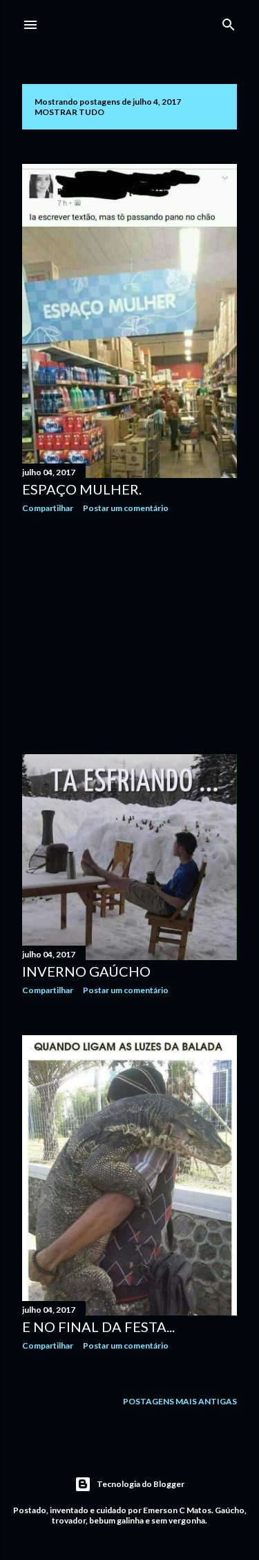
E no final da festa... (98, 1326)
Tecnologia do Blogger (140, 1484)
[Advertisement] (129, 634)
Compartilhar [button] (47, 508)
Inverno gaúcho (86, 971)
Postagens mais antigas (180, 1401)
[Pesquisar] (228, 21)
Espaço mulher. (82, 489)
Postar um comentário (126, 508)
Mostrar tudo (69, 112)
